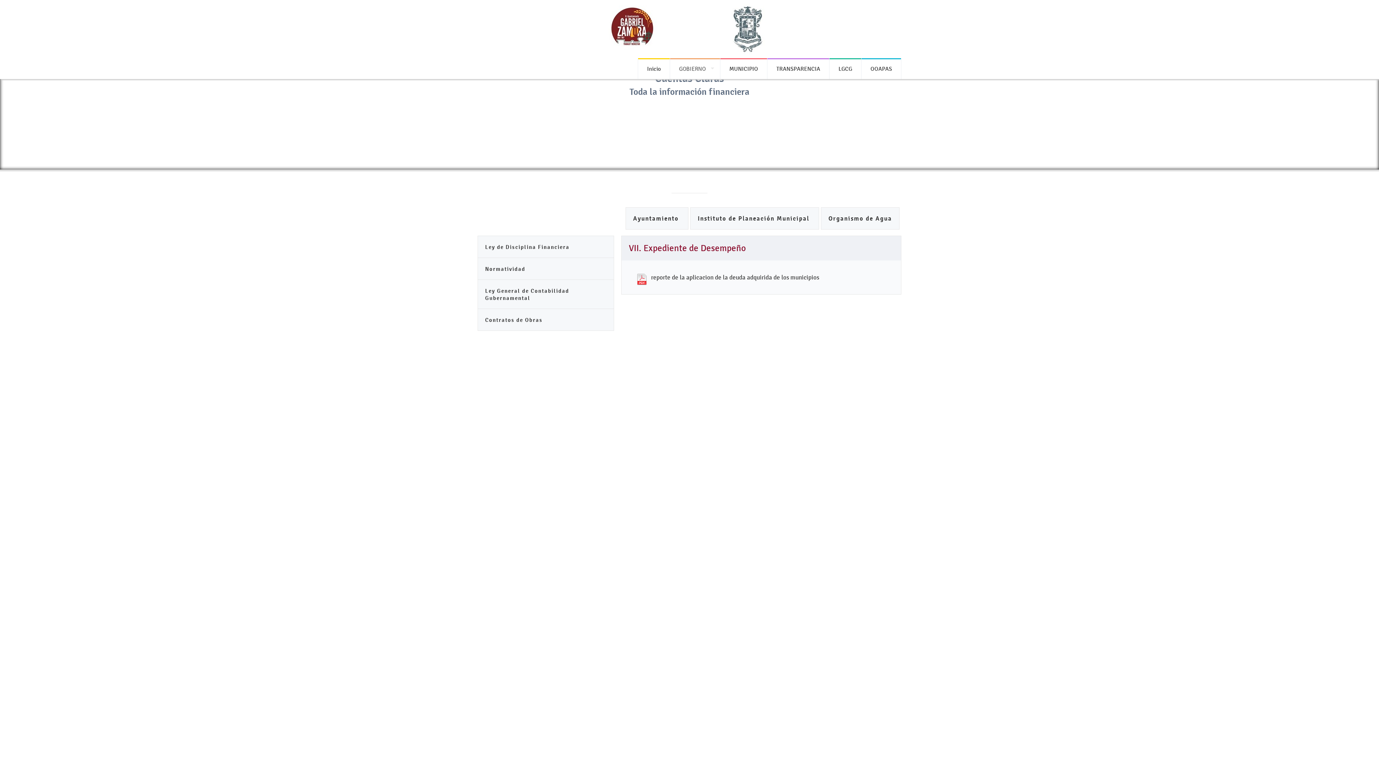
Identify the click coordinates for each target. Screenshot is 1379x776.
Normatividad (505, 268)
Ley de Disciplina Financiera (527, 247)
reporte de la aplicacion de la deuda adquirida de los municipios (735, 277)
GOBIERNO (692, 68)
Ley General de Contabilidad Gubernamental (527, 294)
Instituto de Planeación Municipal (755, 218)
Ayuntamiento (657, 218)
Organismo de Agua (860, 218)
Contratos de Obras (514, 320)
